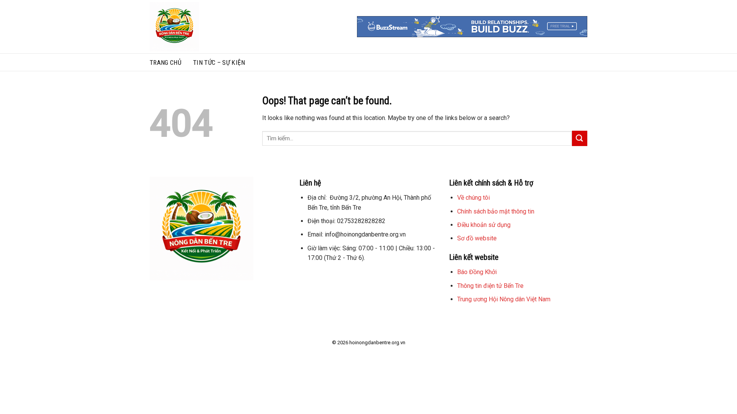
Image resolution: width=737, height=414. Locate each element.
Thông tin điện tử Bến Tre (490, 285)
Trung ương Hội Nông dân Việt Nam (503, 299)
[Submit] (579, 138)
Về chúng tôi (473, 197)
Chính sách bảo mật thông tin (495, 211)
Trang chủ (166, 62)
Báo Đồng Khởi (477, 272)
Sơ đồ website (477, 238)
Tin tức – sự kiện (219, 62)
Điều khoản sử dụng (484, 224)
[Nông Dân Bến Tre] (204, 26)
